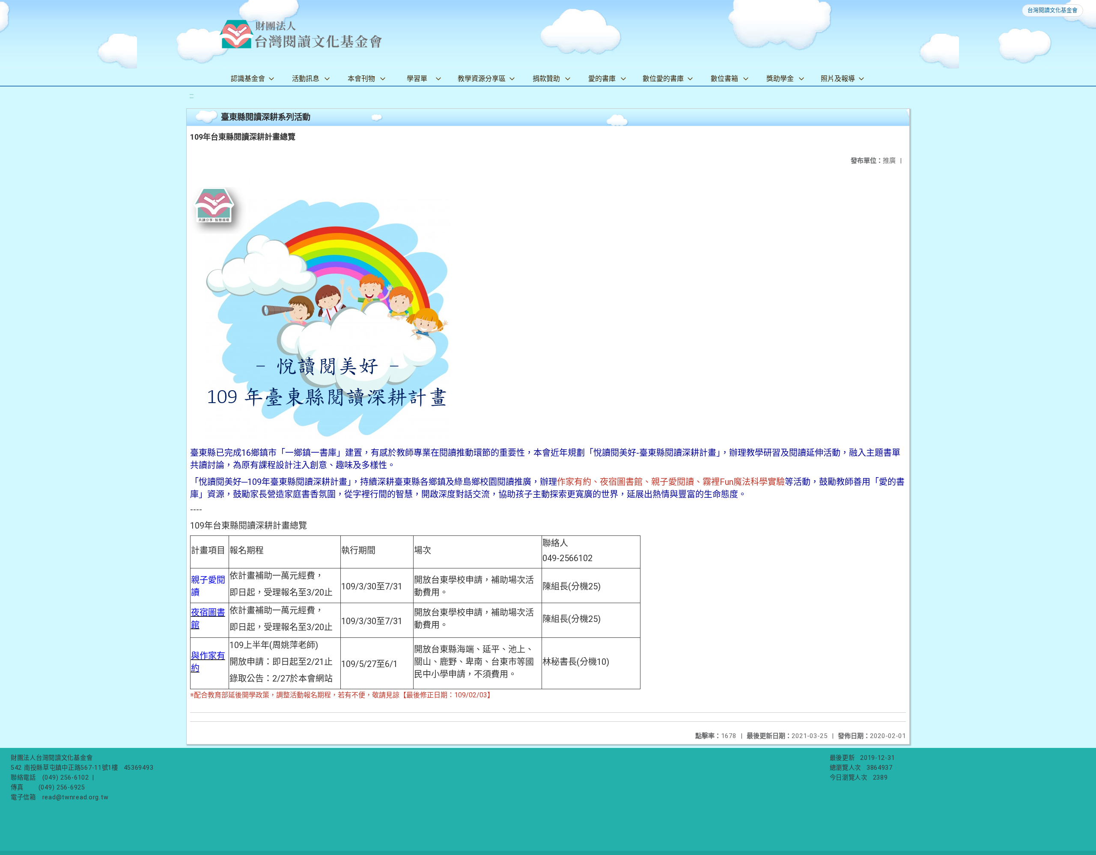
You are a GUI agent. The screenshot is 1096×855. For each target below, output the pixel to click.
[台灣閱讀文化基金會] (300, 34)
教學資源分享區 (482, 79)
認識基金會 (248, 79)
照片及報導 (838, 79)
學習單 (417, 79)
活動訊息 (305, 79)
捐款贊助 (546, 79)
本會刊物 (361, 79)
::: (192, 96)
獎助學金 (780, 79)
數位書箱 (724, 79)
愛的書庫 (602, 79)
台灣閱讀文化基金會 (1053, 10)
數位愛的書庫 (663, 79)
